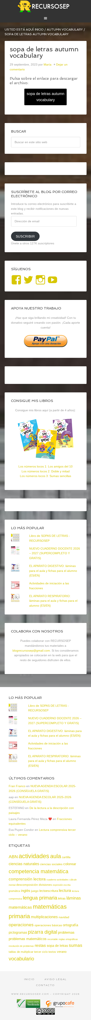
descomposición (27, 884)
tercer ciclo (41, 951)
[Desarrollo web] (60, 1006)
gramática (14, 891)
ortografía (70, 925)
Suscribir (25, 236)
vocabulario (21, 958)
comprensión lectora (27, 879)
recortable (52, 939)
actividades (34, 855)
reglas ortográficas (68, 939)
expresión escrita (61, 885)
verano (61, 951)
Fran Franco (17, 786)
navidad (64, 917)
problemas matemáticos (28, 939)
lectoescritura (48, 891)
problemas (66, 932)
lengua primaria (40, 898)
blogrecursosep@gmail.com (31, 650)
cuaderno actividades (58, 879)
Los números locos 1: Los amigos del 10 (45, 466)
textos (52, 951)
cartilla (66, 857)
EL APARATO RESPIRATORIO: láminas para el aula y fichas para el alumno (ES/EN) (53, 600)
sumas (75, 945)
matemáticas (20, 907)
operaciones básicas (48, 925)
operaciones (21, 924)
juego (35, 891)
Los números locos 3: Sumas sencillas (45, 476)
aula (55, 856)
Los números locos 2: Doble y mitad (46, 471)
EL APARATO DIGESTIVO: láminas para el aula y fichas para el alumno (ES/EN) (53, 570)
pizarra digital (42, 932)
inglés (25, 890)
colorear (69, 864)
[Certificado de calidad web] (29, 1006)
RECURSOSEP (46, 6)
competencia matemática (38, 871)
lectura (65, 890)
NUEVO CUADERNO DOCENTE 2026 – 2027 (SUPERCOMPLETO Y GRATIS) (54, 553)
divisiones (45, 884)
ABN (13, 856)
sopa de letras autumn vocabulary (45, 97)
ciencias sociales (51, 864)
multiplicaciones (44, 917)
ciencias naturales (24, 864)
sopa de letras (57, 945)
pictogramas (18, 932)
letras (62, 898)
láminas (73, 898)
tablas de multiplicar (21, 951)
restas (40, 945)
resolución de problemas (21, 946)
